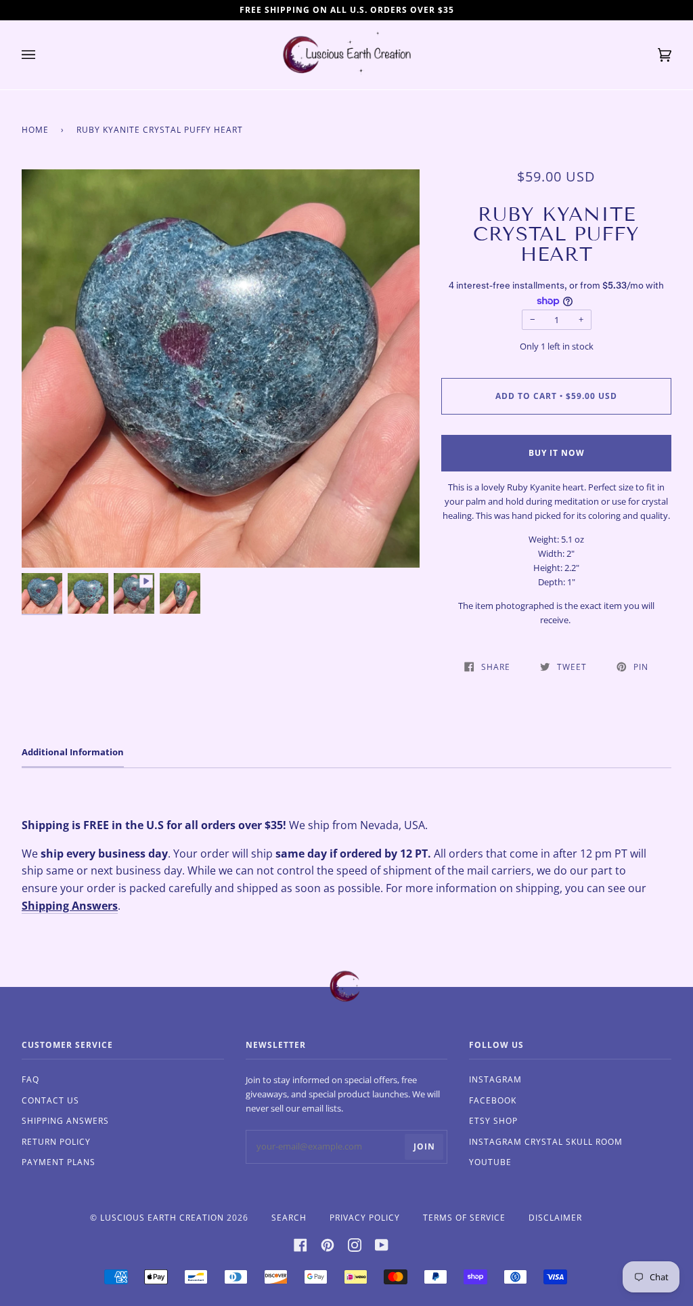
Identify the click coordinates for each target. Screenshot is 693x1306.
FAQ (30, 1079)
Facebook (492, 1100)
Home (35, 129)
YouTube (490, 1162)
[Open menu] (42, 54)
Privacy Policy (365, 1217)
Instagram (495, 1079)
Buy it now (557, 453)
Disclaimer (555, 1217)
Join (424, 1146)
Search (289, 1217)
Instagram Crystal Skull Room (546, 1141)
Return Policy (56, 1141)
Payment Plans (58, 1162)
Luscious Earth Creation (162, 1217)
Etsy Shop (493, 1120)
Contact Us (50, 1100)
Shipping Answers (70, 905)
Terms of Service (464, 1217)
